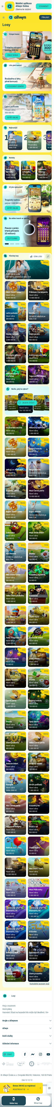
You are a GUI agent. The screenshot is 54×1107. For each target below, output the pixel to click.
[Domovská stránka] (4, 995)
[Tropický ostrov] (49, 198)
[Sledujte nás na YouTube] (48, 1054)
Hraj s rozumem (9, 1006)
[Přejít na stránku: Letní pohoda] (27, 108)
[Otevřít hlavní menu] (3, 17)
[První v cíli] (49, 207)
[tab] (7, 243)
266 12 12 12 (27, 1080)
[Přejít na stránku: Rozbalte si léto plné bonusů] (27, 76)
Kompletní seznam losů (39, 984)
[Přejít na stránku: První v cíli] (27, 198)
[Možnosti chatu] (49, 1088)
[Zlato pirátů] (49, 190)
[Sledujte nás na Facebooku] (25, 1054)
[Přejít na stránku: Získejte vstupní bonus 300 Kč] (27, 45)
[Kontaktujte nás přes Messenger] (32, 1054)
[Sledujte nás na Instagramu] (40, 1054)
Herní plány (7, 1009)
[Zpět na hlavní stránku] (10, 17)
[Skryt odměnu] (40, 1088)
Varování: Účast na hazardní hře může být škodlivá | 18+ (25, 1012)
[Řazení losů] (48, 256)
